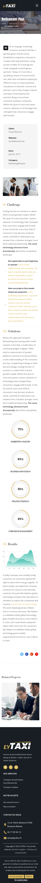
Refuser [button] (29, 876)
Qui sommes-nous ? (11, 802)
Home (4, 23)
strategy (24, 23)
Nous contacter (9, 806)
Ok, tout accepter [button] (16, 876)
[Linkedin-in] (16, 767)
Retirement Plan (20, 704)
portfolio (13, 23)
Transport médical (10, 787)
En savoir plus (21, 880)
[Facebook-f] (11, 767)
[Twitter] (5, 767)
